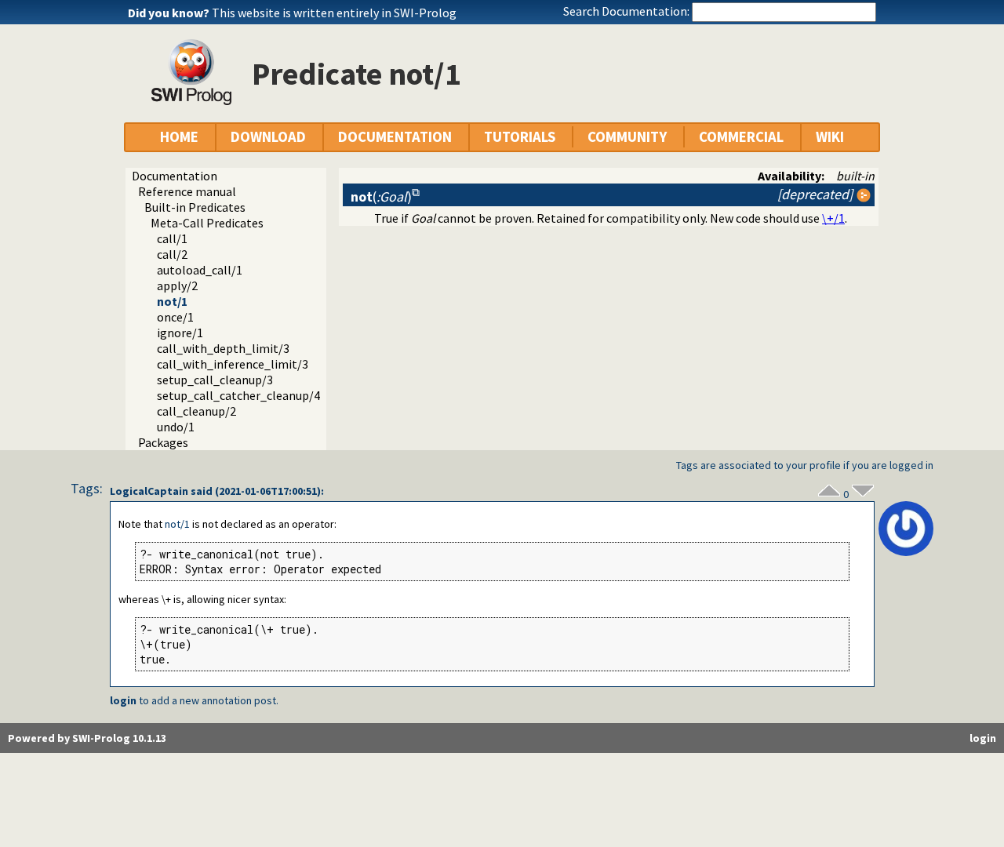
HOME (179, 137)
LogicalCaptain (149, 491)
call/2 (172, 254)
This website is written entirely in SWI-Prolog (334, 12)
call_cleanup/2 (196, 411)
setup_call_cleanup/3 (215, 379)
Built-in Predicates (195, 207)
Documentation (174, 176)
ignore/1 (180, 332)
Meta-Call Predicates (207, 223)
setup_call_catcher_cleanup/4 (238, 395)
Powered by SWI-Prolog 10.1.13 (87, 738)
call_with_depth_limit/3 (223, 348)
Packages (163, 442)
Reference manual (187, 191)
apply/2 (177, 285)
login (123, 700)
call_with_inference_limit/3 (232, 364)
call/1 (172, 238)
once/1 (175, 317)
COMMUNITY (627, 137)
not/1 (172, 301)
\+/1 (833, 218)
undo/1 (176, 426)
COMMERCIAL (741, 137)
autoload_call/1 (199, 270)
